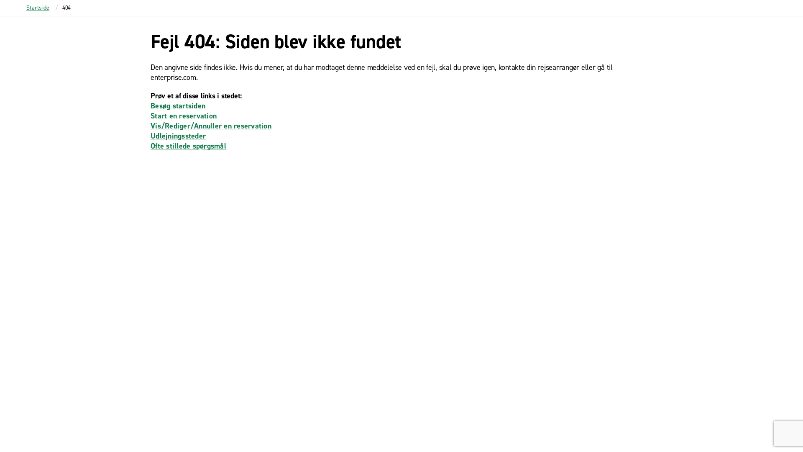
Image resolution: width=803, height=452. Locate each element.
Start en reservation (184, 116)
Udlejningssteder (178, 136)
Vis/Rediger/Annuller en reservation (211, 126)
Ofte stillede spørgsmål (188, 146)
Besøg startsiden (178, 106)
